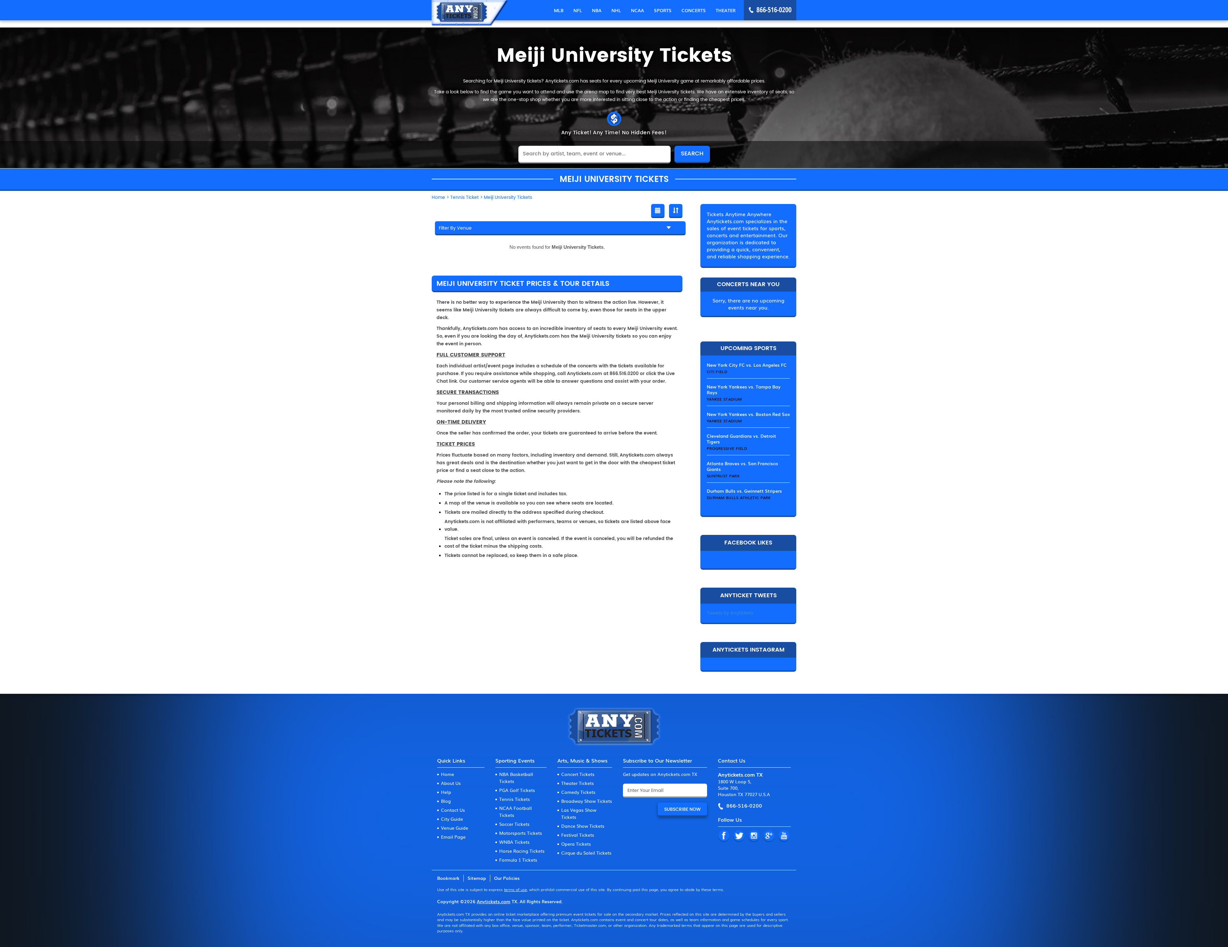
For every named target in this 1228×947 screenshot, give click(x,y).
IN (754, 836)
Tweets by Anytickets (730, 613)
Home (447, 774)
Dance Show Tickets (582, 826)
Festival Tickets (577, 835)
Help (446, 792)
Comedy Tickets (578, 792)
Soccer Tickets (514, 824)
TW (738, 836)
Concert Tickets (577, 774)
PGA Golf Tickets (517, 790)
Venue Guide (454, 828)
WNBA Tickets (514, 842)
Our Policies (507, 878)
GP (769, 836)
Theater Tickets (577, 783)
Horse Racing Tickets (522, 851)
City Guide (452, 819)
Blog (446, 801)
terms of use (515, 889)
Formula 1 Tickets (518, 860)
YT (784, 836)
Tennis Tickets (514, 799)
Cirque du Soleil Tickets (586, 852)
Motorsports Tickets (520, 833)
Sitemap (477, 878)
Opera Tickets (576, 844)
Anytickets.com (493, 901)
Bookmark (448, 878)
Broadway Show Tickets (586, 801)
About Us (451, 783)
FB (723, 836)
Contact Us (453, 810)
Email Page (453, 837)
